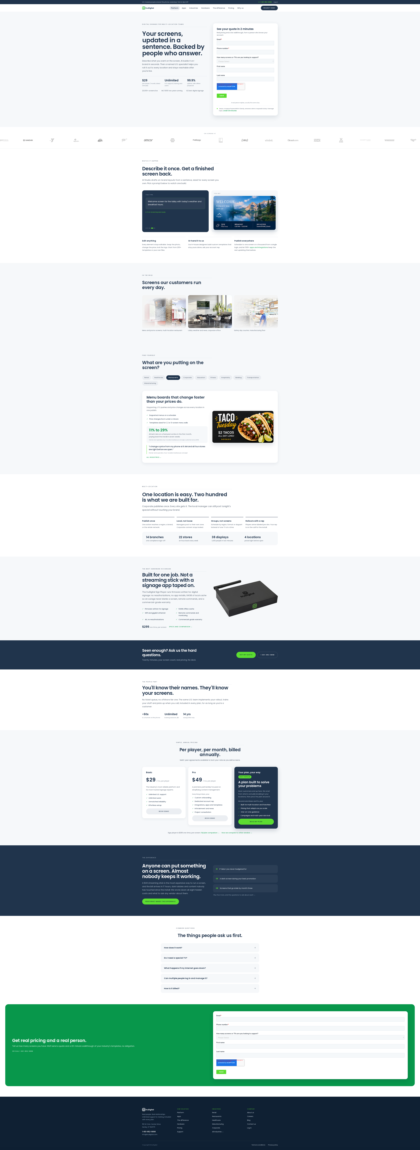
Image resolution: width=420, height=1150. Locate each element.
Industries (193, 8)
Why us (240, 8)
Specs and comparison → (180, 627)
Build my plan (256, 822)
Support (180, 1132)
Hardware (205, 8)
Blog (248, 1120)
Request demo (269, 8)
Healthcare (216, 1120)
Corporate (216, 1128)
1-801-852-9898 (267, 655)
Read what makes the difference (160, 901)
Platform (174, 8)
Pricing (231, 8)
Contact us (251, 1124)
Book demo (164, 811)
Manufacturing (218, 1124)
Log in (276, 2)
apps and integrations (259, 247)
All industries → (154, 457)
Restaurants (216, 1116)
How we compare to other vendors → (237, 833)
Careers (250, 1116)
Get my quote (246, 655)
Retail (214, 1112)
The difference (219, 8)
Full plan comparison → (210, 833)
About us (250, 1112)
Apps (184, 8)
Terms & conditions (258, 1145)
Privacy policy (273, 1145)
